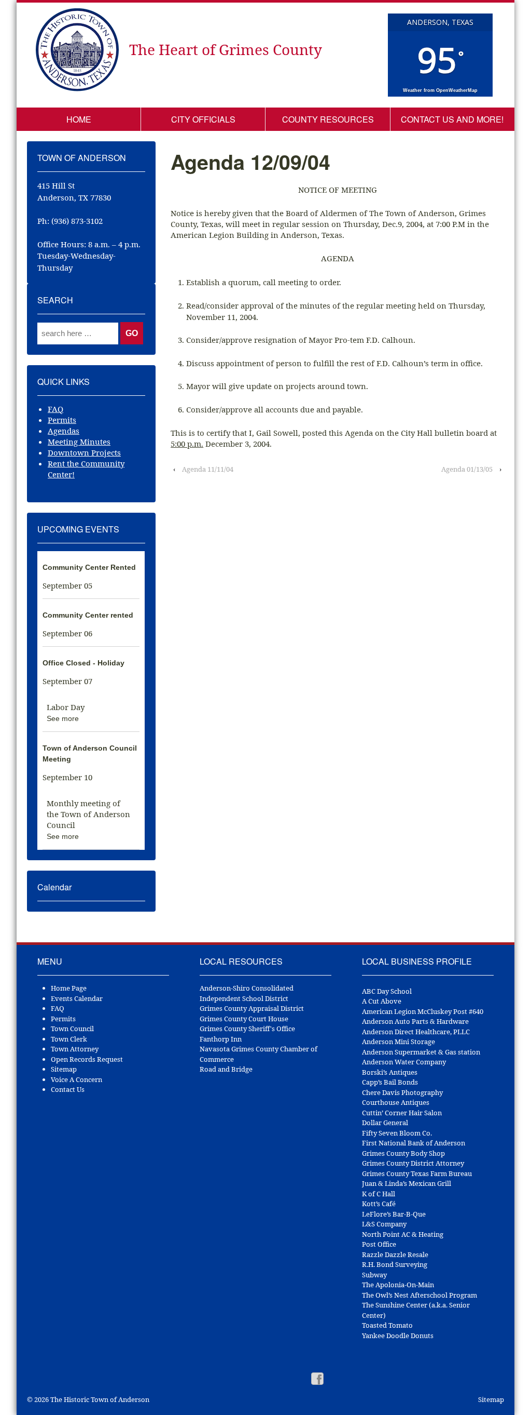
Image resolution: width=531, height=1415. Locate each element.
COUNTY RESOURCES (328, 119)
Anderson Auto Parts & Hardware (415, 1021)
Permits (62, 420)
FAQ (55, 409)
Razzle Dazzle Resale (395, 1254)
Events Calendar (77, 998)
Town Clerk (69, 1039)
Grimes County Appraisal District (252, 1008)
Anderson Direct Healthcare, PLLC (416, 1031)
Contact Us (68, 1089)
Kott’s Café (379, 1203)
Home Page (69, 988)
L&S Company (384, 1224)
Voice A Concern (76, 1079)
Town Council (72, 1028)
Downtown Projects (84, 452)
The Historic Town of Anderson (99, 1399)
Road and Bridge (226, 1069)
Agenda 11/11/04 (207, 469)
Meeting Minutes (79, 441)
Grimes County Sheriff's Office (247, 1028)
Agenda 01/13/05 (467, 469)
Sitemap (64, 1069)
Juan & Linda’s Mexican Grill (406, 1183)
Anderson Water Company (404, 1061)
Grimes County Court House (244, 1018)
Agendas (63, 430)
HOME (78, 119)
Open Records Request (87, 1059)
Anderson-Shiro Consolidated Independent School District (247, 993)
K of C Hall (378, 1193)
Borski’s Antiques (389, 1072)
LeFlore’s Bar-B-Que (394, 1214)
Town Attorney (75, 1048)
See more (63, 718)
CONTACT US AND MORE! (452, 119)
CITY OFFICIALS (203, 119)
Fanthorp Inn (221, 1039)
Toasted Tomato (387, 1325)
